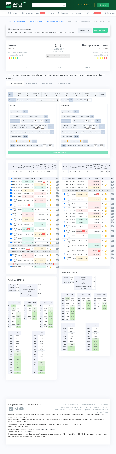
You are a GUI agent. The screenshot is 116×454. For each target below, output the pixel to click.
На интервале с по (44, 100)
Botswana (96, 258)
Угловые (18, 93)
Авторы (88, 407)
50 (81, 100)
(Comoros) (103, 48)
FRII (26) (14, 182)
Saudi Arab (96, 211)
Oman (80, 208)
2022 (22, 116)
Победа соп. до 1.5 (23, 126)
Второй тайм (31, 100)
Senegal (26, 193)
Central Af (80, 236)
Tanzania (26, 267)
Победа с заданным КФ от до (38, 126)
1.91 (29, 67)
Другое (102, 94)
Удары (87, 93)
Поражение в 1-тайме (30, 132)
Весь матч (12, 100)
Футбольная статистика (17, 21)
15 (68, 100)
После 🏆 (14, 141)
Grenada (26, 187)
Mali (96, 194)
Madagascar (41, 219)
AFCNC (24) (14, 220)
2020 (12, 116)
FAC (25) (68, 208)
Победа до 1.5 (14, 126)
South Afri (80, 250)
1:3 (57, 215)
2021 (17, 116)
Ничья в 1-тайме (44, 132)
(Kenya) (11, 48)
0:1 (57, 196)
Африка (32, 21)
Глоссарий (104, 405)
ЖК (27, 93)
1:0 (57, 229)
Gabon (41, 255)
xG (95, 93)
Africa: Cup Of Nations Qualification (51, 21)
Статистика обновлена (58, 153)
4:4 (112, 216)
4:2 (112, 254)
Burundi (26, 205)
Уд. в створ (56, 93)
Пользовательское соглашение (71, 407)
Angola (26, 234)
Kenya (26, 182)
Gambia (41, 215)
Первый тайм (21, 100)
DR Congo (41, 239)
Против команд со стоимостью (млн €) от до (33, 145)
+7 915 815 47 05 (29, 431)
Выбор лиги (14, 121)
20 (71, 100)
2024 (31, 116)
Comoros (96, 182)
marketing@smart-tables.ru (45, 429)
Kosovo (80, 254)
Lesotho (41, 182)
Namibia (80, 187)
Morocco (41, 229)
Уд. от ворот (76, 93)
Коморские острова (95, 45)
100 (84, 100)
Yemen (80, 216)
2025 (36, 116)
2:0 (112, 204)
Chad (41, 243)
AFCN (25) (68, 194)
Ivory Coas (26, 200)
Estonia (41, 190)
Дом (12, 112)
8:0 (57, 193)
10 (64, 100)
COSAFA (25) (68, 246)
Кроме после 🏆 (25, 141)
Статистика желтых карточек (79, 409)
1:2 (57, 255)
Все (25, 112)
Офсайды (36, 93)
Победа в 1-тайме (16, 132)
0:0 (57, 248)
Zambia (26, 224)
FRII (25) (14, 193)
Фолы (46, 93)
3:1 (112, 214)
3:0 (57, 200)
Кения (12, 45)
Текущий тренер (16, 136)
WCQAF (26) (14, 200)
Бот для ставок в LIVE (89, 405)
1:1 (57, 184)
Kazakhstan (80, 184)
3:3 (57, 260)
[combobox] (49, 5)
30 (74, 100)
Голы (10, 94)
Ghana (80, 226)
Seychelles (41, 210)
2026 (41, 116)
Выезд (19, 112)
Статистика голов (60, 409)
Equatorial (41, 196)
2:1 (57, 243)
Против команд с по (31, 121)
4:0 (57, 182)
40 (78, 100)
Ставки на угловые (101, 407)
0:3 (57, 187)
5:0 (57, 210)
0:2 (57, 267)
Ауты (66, 93)
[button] (91, 5)
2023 (26, 116)
